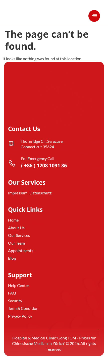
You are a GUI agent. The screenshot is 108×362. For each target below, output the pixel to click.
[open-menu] (94, 16)
